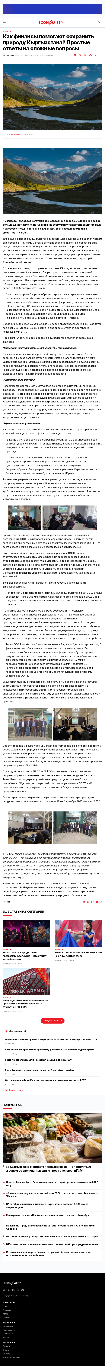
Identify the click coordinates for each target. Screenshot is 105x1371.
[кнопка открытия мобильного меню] (4, 22)
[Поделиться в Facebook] (75, 55)
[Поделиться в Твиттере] (79, 55)
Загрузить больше (52, 1020)
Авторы (6, 1314)
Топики (6, 1318)
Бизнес (6, 1337)
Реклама (7, 1310)
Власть (6, 1350)
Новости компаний (12, 1357)
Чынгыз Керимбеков (11, 55)
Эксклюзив (8, 1326)
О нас (5, 1306)
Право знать (9, 1330)
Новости (7, 31)
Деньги (6, 1346)
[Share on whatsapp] (85, 55)
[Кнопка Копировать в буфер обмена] (95, 55)
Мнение (6, 1354)
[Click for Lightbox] (52, 181)
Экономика (8, 1334)
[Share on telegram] (90, 55)
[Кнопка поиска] (99, 22)
